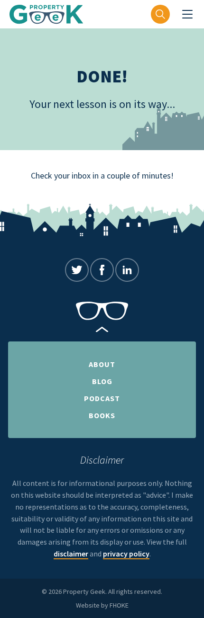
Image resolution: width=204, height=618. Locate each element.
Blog (102, 381)
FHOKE (119, 605)
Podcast (102, 398)
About (102, 364)
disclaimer (71, 553)
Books (102, 415)
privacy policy (126, 553)
